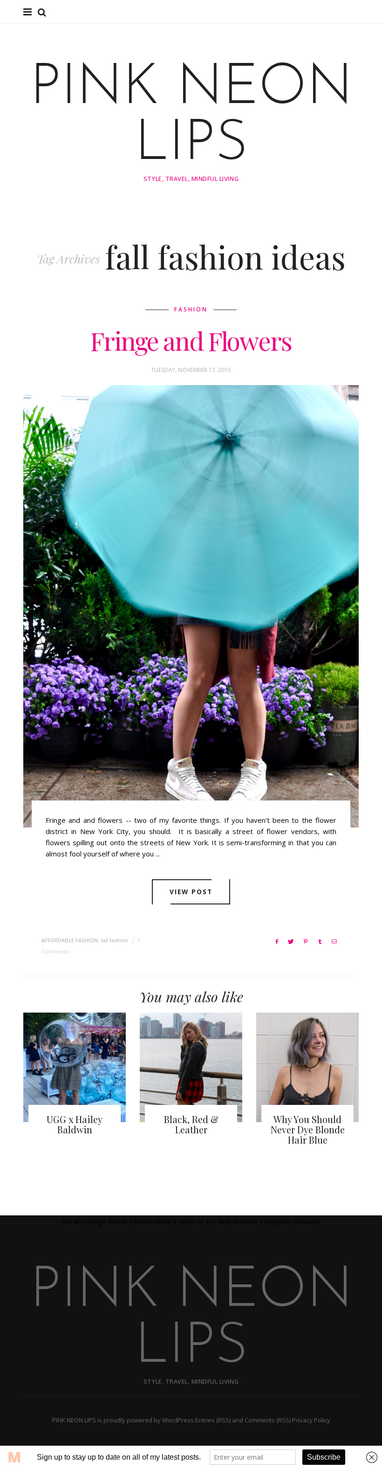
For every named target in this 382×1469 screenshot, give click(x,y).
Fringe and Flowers (190, 341)
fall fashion (114, 940)
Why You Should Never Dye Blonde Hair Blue (308, 1129)
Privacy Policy (311, 1420)
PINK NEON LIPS (191, 117)
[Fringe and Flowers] (191, 606)
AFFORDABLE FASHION (69, 940)
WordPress (178, 1420)
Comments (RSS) (268, 1420)
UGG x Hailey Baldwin (74, 1124)
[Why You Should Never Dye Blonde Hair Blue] (307, 1068)
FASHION (191, 309)
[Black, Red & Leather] (191, 1068)
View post (191, 891)
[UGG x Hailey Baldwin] (74, 1068)
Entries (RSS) (213, 1420)
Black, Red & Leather (191, 1124)
